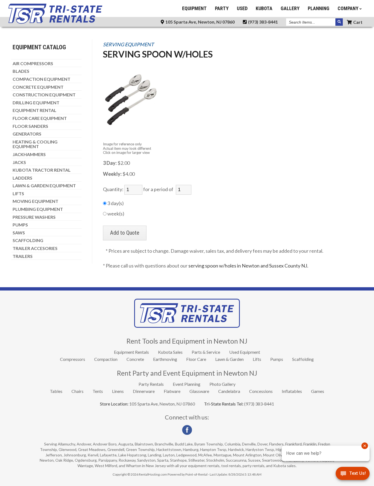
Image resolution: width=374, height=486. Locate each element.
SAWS (19, 232)
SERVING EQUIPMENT (128, 44)
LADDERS (22, 178)
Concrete (135, 359)
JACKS (19, 162)
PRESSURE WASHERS (34, 217)
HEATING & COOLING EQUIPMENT (35, 144)
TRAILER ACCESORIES (35, 248)
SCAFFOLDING (28, 240)
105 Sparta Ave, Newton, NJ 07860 (200, 21)
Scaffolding (303, 359)
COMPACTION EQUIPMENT (41, 79)
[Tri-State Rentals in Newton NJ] (55, 22)
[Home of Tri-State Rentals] (187, 326)
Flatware (172, 391)
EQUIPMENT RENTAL (34, 110)
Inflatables (292, 391)
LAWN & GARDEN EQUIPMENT (44, 185)
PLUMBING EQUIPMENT (38, 209)
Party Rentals (151, 384)
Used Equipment (244, 352)
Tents (98, 391)
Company (348, 8)
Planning (318, 8)
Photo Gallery (222, 384)
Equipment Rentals (131, 352)
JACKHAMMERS (29, 154)
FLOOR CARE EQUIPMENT (40, 118)
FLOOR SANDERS (30, 126)
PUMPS (20, 224)
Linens (118, 391)
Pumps (276, 359)
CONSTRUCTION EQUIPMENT (44, 94)
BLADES (21, 71)
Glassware (199, 391)
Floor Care (196, 359)
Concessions (261, 391)
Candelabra (229, 391)
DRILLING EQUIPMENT (36, 102)
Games (317, 391)
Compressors (72, 359)
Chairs (77, 391)
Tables (56, 391)
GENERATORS (27, 133)
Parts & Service (206, 352)
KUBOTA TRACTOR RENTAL (42, 170)
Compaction (105, 359)
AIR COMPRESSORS (33, 63)
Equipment (194, 8)
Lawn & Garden (229, 359)
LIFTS (18, 193)
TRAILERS (23, 256)
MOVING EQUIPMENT (35, 201)
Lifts (257, 359)
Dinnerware (144, 391)
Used (242, 8)
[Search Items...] (339, 22)
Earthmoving (165, 359)
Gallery (290, 8)
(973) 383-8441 (262, 21)
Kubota (264, 8)
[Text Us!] (352, 475)
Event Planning (186, 384)
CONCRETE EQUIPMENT (38, 87)
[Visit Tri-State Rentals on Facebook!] (187, 433)
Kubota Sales (170, 352)
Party (222, 8)
